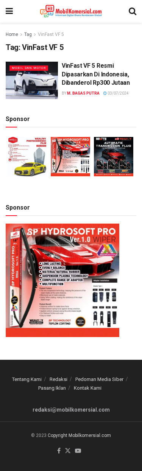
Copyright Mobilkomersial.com (79, 435)
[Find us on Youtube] (78, 451)
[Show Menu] (9, 11)
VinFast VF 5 (51, 34)
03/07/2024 (118, 93)
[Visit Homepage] (71, 11)
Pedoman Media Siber (99, 379)
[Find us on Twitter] (68, 451)
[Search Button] (132, 11)
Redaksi (58, 379)
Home (12, 34)
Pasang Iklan (52, 388)
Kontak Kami (87, 388)
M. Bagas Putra (83, 93)
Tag (28, 34)
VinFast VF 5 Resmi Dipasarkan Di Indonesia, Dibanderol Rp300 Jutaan (96, 74)
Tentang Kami (27, 379)
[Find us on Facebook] (59, 451)
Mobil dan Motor (29, 68)
